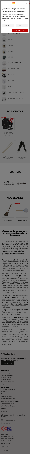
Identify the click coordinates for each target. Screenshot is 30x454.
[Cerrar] (26, 3)
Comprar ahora (20, 30)
